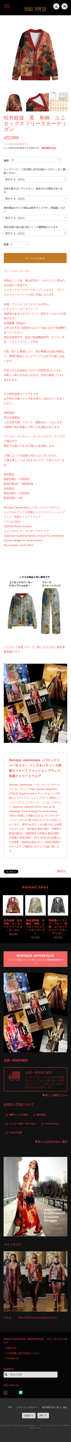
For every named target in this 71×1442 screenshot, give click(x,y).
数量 (6, 244)
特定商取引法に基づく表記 (54, 1407)
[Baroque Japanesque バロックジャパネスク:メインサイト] (36, 1281)
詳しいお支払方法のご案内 (52, 1141)
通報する (61, 871)
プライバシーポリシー (27, 1407)
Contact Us (12, 1358)
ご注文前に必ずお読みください (23, 1353)
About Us (11, 1347)
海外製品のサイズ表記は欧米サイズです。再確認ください (34, 209)
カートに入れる (35, 258)
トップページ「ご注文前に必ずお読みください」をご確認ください (34, 171)
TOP (10, 1407)
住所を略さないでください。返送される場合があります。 (33, 190)
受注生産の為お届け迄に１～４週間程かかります (31, 227)
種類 (6, 160)
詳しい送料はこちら (56, 1095)
